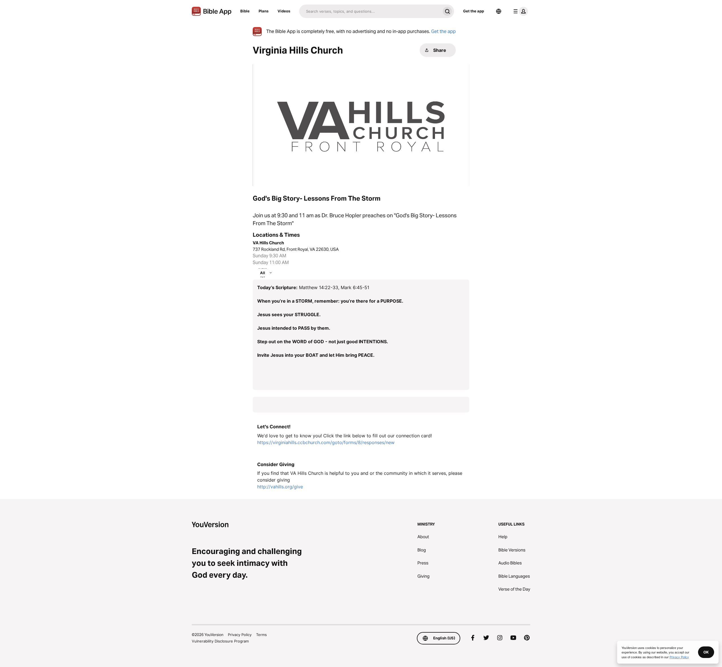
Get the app (473, 11)
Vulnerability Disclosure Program (220, 641)
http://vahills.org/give (280, 486)
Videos (284, 11)
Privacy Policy (240, 634)
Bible (245, 11)
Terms (261, 634)
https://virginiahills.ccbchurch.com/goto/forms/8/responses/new (326, 442)
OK (706, 652)
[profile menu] (519, 11)
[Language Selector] (498, 11)
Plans (263, 11)
